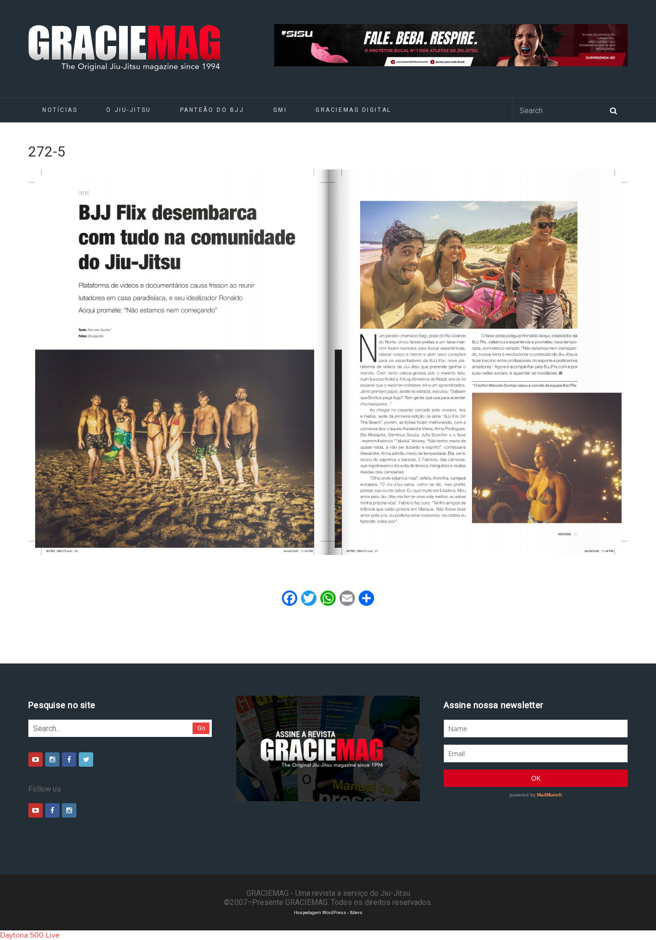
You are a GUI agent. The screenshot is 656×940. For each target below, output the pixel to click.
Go (201, 728)
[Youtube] (35, 759)
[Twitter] (86, 759)
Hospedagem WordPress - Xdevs (328, 912)
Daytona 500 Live (30, 935)
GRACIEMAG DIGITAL (353, 110)
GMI (280, 110)
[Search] (613, 110)
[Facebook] (69, 759)
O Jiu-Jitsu (128, 110)
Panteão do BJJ (212, 110)
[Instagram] (52, 759)
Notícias (59, 110)
